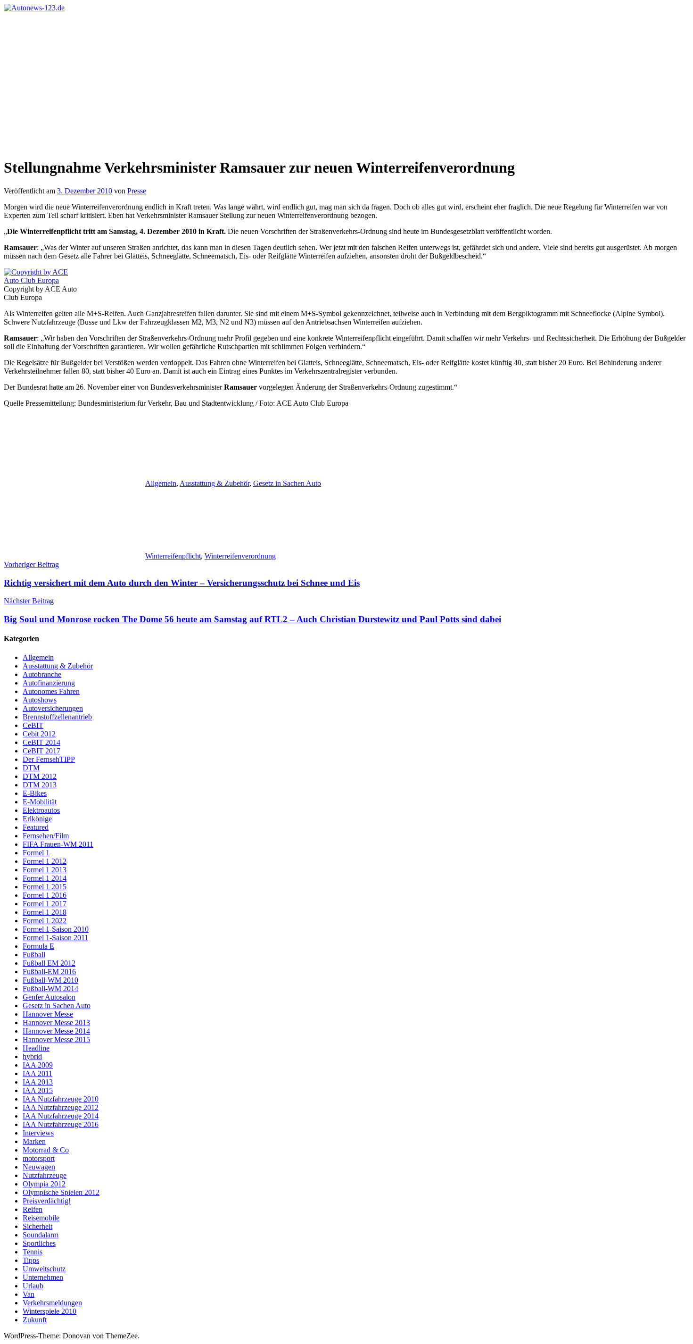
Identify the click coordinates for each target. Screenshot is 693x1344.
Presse (136, 191)
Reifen (32, 1209)
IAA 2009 (38, 1065)
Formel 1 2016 (44, 895)
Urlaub (33, 1286)
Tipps (31, 1260)
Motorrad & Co (46, 1150)
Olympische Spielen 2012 (61, 1192)
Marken (34, 1141)
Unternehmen (43, 1277)
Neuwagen (39, 1167)
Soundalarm (40, 1235)
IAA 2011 (37, 1073)
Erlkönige (37, 819)
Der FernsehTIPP (49, 759)
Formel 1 (36, 853)
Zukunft (35, 1320)
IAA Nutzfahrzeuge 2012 (61, 1107)
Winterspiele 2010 (49, 1311)
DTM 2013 (40, 785)
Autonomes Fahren (51, 691)
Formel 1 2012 (44, 861)
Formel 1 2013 (44, 870)
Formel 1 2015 (44, 887)
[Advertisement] (346, 83)
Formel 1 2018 (44, 912)
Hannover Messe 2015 (56, 1039)
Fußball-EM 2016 (49, 972)
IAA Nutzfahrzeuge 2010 (61, 1099)
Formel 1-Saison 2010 (56, 929)
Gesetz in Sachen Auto (287, 483)
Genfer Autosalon (49, 997)
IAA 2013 (38, 1082)
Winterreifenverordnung (240, 556)
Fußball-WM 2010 (50, 980)
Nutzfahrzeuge (44, 1175)
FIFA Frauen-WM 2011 (58, 844)
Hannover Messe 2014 (56, 1031)
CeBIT (33, 725)
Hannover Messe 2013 (56, 1022)
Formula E (38, 946)
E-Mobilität (40, 802)
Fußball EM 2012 (49, 963)
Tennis (32, 1252)
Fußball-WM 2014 (50, 989)
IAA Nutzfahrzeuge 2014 (61, 1116)
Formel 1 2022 (44, 921)
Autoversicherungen (53, 708)
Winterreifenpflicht (173, 556)
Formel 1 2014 (44, 878)
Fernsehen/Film (46, 836)
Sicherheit (37, 1226)
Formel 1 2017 (44, 904)
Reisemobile (41, 1218)
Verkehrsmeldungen (52, 1303)
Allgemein (160, 483)
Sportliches (39, 1243)
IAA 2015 (38, 1090)
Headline (36, 1048)
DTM (31, 768)
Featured (36, 827)
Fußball (34, 955)
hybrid (32, 1056)
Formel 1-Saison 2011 (55, 938)
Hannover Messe (48, 1014)
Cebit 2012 (39, 734)
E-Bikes (35, 793)
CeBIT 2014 (41, 742)
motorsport (39, 1158)
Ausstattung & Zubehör (214, 483)
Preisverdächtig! (47, 1201)
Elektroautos (41, 810)
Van (28, 1294)
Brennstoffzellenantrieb (57, 717)
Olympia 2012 (44, 1184)
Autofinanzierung (49, 683)
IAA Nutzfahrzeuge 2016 (61, 1124)
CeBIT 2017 (41, 751)
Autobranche (42, 674)
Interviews (38, 1133)
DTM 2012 (40, 776)
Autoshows (40, 700)
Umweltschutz (44, 1269)
